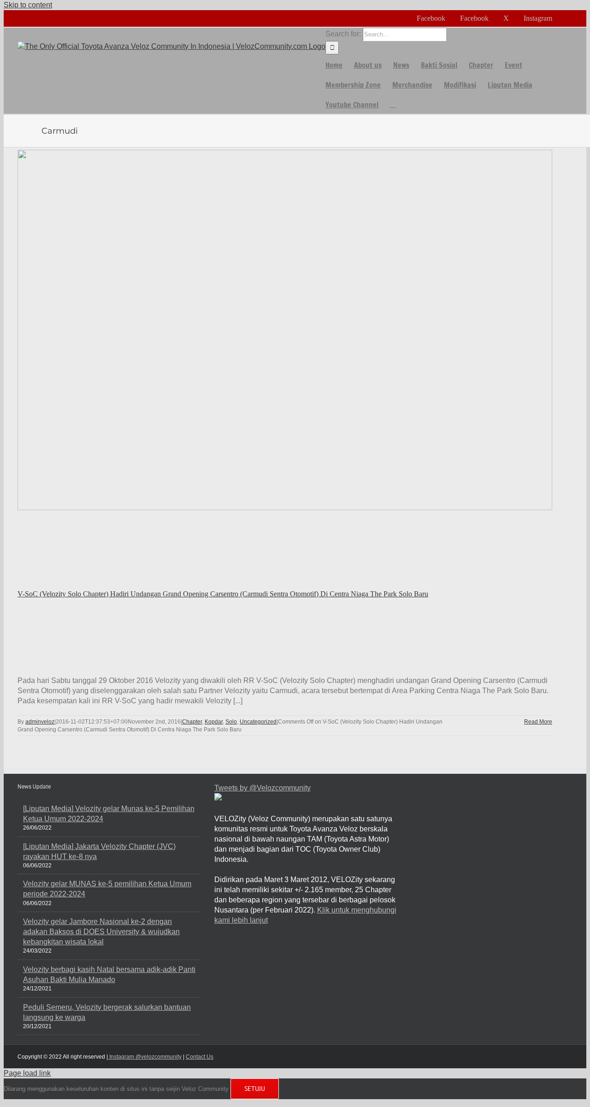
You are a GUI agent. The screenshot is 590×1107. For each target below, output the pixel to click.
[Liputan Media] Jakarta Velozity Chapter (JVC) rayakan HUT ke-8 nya (99, 851)
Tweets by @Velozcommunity (262, 788)
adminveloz (39, 721)
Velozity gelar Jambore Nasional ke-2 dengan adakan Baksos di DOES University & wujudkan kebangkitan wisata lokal (101, 932)
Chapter (192, 721)
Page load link (27, 1073)
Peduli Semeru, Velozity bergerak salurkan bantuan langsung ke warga (107, 1012)
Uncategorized (258, 721)
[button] (392, 104)
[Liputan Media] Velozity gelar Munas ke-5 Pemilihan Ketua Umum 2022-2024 (109, 814)
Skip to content (28, 5)
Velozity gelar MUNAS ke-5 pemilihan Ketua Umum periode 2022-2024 (107, 889)
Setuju (254, 1088)
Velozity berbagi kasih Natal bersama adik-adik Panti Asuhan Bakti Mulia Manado (109, 974)
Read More (538, 721)
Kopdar (214, 721)
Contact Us (199, 1057)
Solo (231, 721)
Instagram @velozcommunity (145, 1057)
